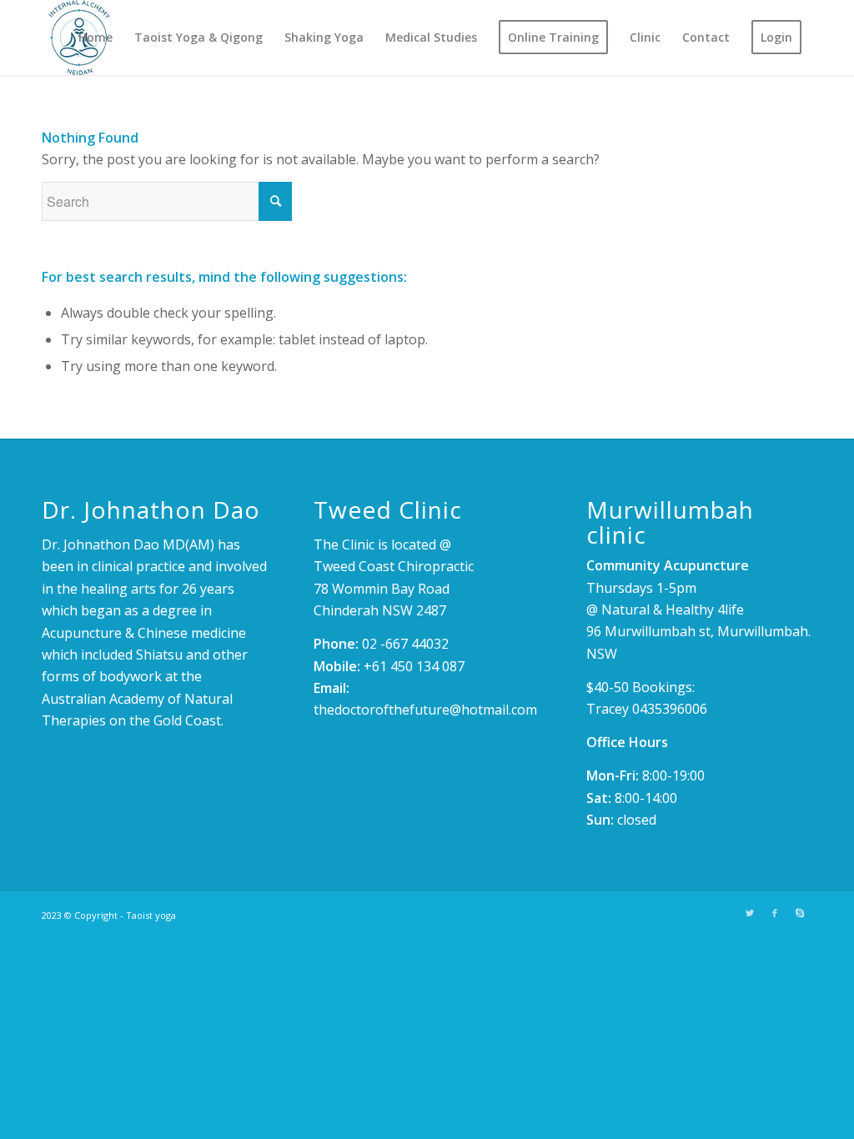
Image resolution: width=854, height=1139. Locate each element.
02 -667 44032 (405, 644)
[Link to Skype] (799, 913)
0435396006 (669, 709)
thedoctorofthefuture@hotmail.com (425, 709)
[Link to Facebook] (774, 913)
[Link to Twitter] (749, 913)
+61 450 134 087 (414, 666)
